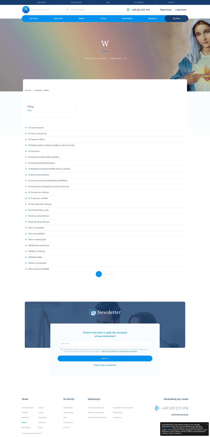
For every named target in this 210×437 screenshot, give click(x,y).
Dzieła (103, 18)
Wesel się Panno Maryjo (38, 222)
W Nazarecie (33, 151)
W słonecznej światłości (38, 175)
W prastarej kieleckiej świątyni (41, 163)
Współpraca (117, 412)
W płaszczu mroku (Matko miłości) (43, 157)
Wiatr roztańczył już (37, 239)
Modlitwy (58, 18)
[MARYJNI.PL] (36, 10)
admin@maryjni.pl (179, 414)
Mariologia (26, 427)
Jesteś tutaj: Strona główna (95, 58)
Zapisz (103, 358)
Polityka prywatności (96, 408)
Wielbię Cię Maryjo (36, 251)
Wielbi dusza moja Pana (38, 245)
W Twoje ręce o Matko (38, 198)
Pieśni (24, 422)
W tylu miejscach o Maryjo (40, 204)
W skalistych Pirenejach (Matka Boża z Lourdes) (49, 169)
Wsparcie (152, 18)
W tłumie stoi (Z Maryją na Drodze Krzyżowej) (48, 186)
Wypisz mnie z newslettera (105, 365)
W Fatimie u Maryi (36, 139)
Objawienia (127, 18)
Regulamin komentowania (123, 408)
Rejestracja (166, 9)
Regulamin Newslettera (97, 417)
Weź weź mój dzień (36, 233)
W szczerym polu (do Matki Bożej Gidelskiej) (47, 180)
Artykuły (34, 18)
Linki (107, 2)
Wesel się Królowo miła (38, 210)
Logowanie (180, 9)
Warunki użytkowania (96, 412)
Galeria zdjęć (76, 2)
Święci (82, 18)
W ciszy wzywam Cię (37, 133)
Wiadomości (41, 2)
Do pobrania (139, 2)
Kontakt (171, 2)
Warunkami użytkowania (110, 351)
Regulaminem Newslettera (128, 351)
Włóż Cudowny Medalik (38, 269)
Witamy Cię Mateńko (37, 263)
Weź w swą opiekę (36, 228)
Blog (178, 18)
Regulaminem (166, 428)
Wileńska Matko (35, 257)
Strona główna (27, 408)
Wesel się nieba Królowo (39, 216)
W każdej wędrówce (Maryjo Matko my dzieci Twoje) (51, 145)
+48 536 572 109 (174, 408)
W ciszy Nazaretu (36, 127)
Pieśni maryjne (116, 58)
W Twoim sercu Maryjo (38, 192)
